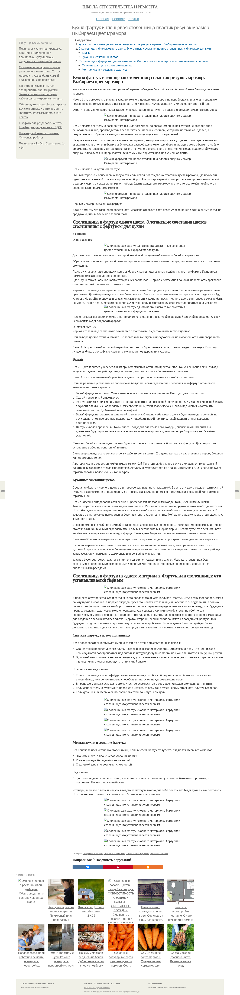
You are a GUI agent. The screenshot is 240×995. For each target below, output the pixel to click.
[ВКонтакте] (88, 867)
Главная (102, 18)
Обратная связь (155, 983)
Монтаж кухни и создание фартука (104, 69)
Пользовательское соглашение (107, 983)
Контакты (88, 983)
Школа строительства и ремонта (120, 7)
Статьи (133, 18)
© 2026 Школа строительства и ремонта (37, 983)
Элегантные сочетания (114, 853)
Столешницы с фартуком (137, 853)
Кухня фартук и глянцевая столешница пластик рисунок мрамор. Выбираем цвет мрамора (138, 44)
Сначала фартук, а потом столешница (107, 65)
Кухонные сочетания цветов (100, 57)
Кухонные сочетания (159, 853)
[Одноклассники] (148, 867)
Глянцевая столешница (93, 853)
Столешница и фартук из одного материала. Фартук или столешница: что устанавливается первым (143, 61)
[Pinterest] (118, 867)
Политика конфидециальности (97, 987)
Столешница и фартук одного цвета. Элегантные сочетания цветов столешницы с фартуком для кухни (145, 48)
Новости (118, 18)
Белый (86, 53)
